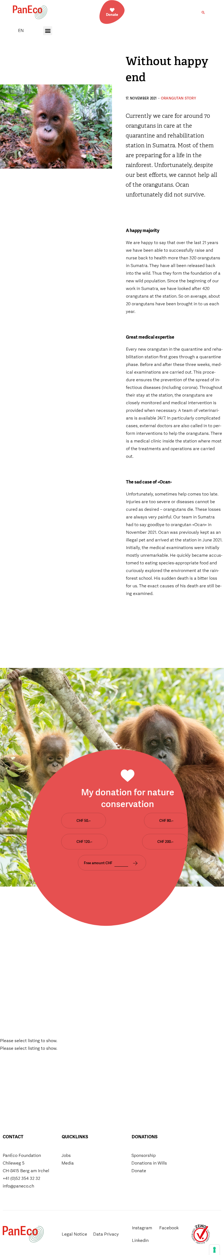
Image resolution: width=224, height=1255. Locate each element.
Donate (138, 1171)
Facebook (169, 1228)
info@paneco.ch (18, 1186)
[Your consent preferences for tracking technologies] (214, 1250)
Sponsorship (143, 1155)
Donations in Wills (149, 1163)
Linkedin (140, 1240)
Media (67, 1163)
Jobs (66, 1155)
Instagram (142, 1228)
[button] (203, 13)
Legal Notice (74, 1234)
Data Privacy (106, 1234)
